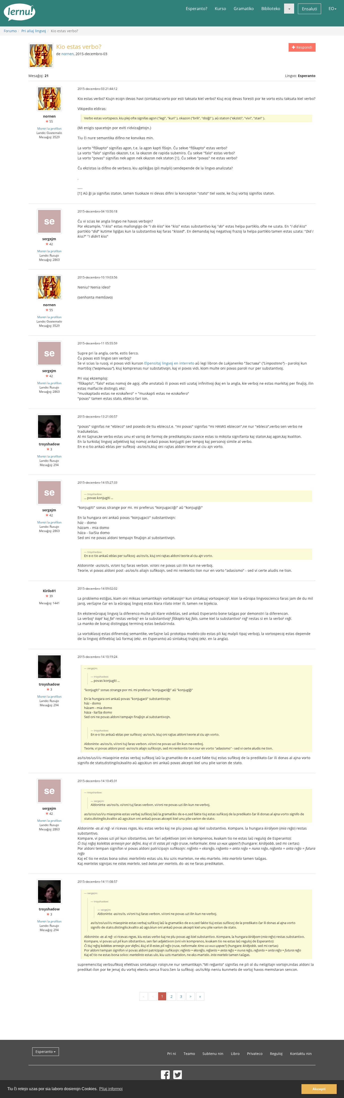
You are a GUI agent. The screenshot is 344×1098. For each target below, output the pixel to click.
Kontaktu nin (301, 1053)
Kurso (220, 8)
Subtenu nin (212, 1053)
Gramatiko (244, 8)
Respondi (303, 47)
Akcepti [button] (319, 1089)
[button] (289, 9)
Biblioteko (270, 8)
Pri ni (171, 1053)
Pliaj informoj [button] (111, 1089)
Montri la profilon (49, 128)
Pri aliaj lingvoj (33, 30)
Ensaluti (309, 9)
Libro (235, 1053)
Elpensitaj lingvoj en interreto (169, 363)
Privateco (254, 1053)
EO (331, 8)
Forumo (10, 30)
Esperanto (45, 1051)
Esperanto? (196, 8)
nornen (67, 53)
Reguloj (276, 1053)
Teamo (189, 1053)
